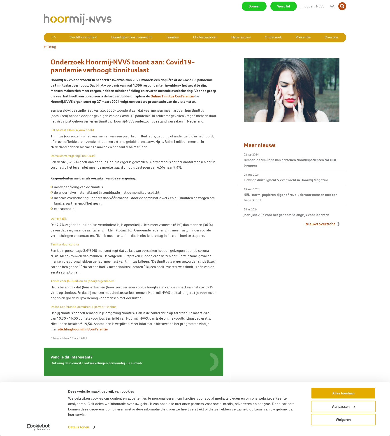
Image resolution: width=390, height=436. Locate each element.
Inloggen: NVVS (312, 6)
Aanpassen (341, 406)
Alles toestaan (343, 393)
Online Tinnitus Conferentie (172, 96)
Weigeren (343, 420)
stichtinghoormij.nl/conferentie (83, 329)
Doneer (254, 6)
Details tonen (78, 427)
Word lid (283, 6)
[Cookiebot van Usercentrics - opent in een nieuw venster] (38, 427)
